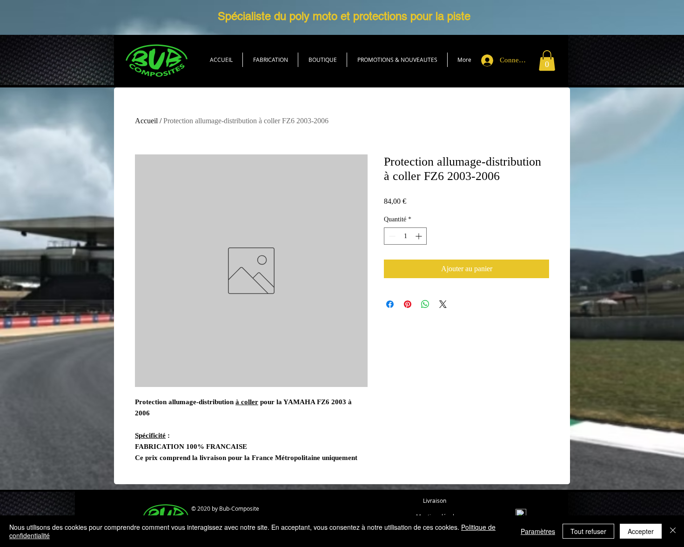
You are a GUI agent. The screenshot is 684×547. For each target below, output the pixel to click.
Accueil (146, 121)
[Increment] (419, 236)
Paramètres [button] (538, 531)
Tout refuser (588, 531)
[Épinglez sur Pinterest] (407, 304)
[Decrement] (391, 236)
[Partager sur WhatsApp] (425, 304)
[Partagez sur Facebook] (390, 304)
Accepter (641, 531)
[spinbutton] (405, 236)
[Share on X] (443, 304)
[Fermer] (672, 531)
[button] (322, 60)
